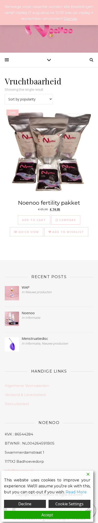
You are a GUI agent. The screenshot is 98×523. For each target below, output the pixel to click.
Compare (67, 220)
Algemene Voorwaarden (27, 385)
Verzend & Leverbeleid (25, 394)
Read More (76, 492)
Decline (24, 503)
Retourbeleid (17, 404)
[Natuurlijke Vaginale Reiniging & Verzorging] (49, 29)
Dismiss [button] (70, 18)
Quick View (28, 232)
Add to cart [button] (34, 220)
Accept (47, 514)
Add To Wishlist (67, 232)
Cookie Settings (69, 503)
